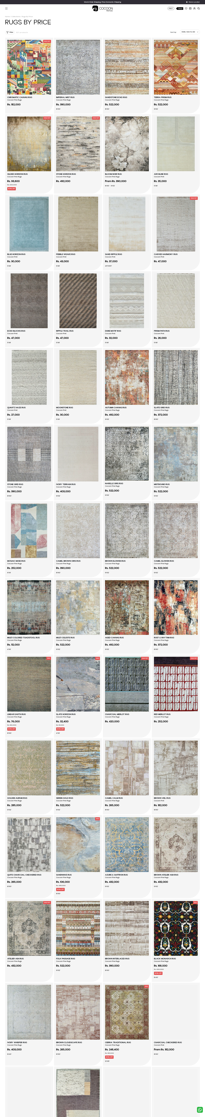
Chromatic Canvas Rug (19, 97)
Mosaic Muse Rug (16, 561)
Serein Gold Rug (64, 798)
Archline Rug (161, 174)
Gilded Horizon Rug (17, 174)
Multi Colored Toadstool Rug (23, 637)
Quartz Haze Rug (16, 407)
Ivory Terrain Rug (66, 484)
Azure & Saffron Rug (116, 875)
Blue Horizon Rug (16, 254)
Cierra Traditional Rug (118, 1042)
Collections (15, 16)
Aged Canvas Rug (114, 637)
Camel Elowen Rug (164, 561)
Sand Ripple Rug (113, 254)
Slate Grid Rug (162, 407)
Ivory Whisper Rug (17, 1042)
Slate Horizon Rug (66, 714)
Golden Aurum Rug (17, 798)
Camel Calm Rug (114, 798)
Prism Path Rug (162, 331)
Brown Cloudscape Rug (69, 1042)
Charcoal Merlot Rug (117, 714)
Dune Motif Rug (113, 331)
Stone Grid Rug (15, 484)
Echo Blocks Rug (16, 331)
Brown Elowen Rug (115, 561)
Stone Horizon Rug (66, 174)
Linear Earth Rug (16, 714)
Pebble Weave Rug (65, 254)
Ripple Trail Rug (64, 331)
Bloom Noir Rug (113, 174)
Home (7, 16)
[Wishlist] (186, 8)
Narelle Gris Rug (114, 483)
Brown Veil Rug (162, 798)
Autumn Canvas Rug (116, 407)
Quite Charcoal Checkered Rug (24, 875)
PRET (171, 8)
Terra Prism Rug (162, 97)
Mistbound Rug (162, 484)
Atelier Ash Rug (15, 958)
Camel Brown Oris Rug (68, 561)
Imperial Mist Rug (65, 97)
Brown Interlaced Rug (117, 958)
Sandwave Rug (64, 875)
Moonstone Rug (64, 407)
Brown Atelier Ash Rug (166, 875)
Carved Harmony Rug (166, 254)
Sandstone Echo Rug (116, 97)
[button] (7, 8)
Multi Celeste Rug (65, 637)
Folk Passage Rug (65, 958)
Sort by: (173, 32)
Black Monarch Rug (165, 958)
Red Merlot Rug (162, 714)
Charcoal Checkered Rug (168, 1042)
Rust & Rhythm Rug (164, 637)
